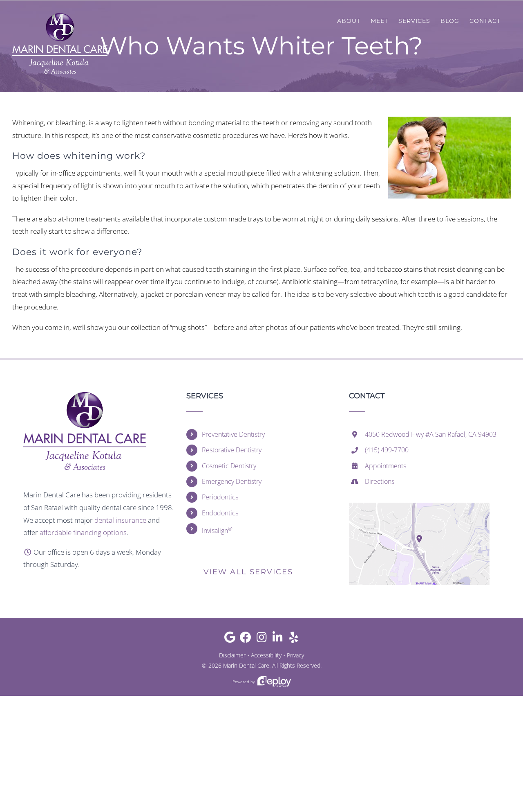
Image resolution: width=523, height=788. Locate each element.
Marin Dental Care (246, 665)
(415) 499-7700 (387, 449)
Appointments (385, 465)
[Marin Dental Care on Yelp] (293, 639)
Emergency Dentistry (232, 481)
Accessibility (266, 655)
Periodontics (220, 496)
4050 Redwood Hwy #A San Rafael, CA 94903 (430, 434)
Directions (379, 481)
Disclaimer (232, 655)
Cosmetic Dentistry (229, 465)
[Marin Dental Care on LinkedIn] (277, 639)
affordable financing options (83, 532)
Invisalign (217, 530)
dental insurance (120, 520)
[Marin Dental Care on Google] (230, 639)
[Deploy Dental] (274, 681)
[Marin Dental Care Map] (419, 506)
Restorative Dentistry (232, 449)
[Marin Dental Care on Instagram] (262, 639)
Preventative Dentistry (233, 434)
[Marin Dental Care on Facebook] (246, 639)
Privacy (295, 655)
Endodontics (220, 512)
